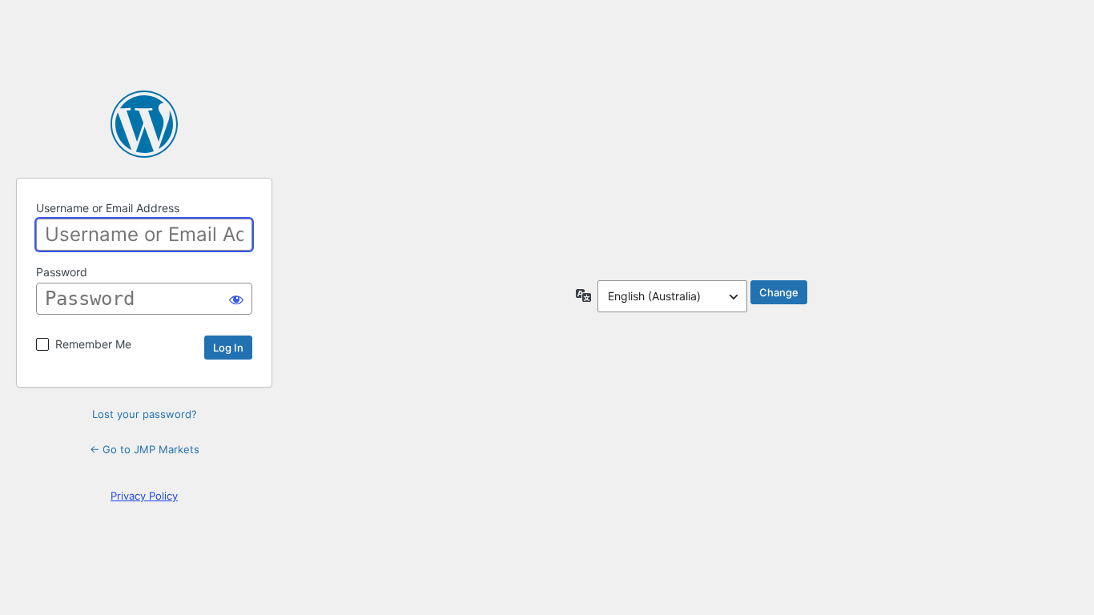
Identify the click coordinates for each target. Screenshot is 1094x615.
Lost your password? (144, 414)
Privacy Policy (144, 495)
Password (61, 272)
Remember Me (93, 344)
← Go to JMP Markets (144, 449)
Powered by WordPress (144, 124)
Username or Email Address (107, 208)
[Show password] (236, 299)
